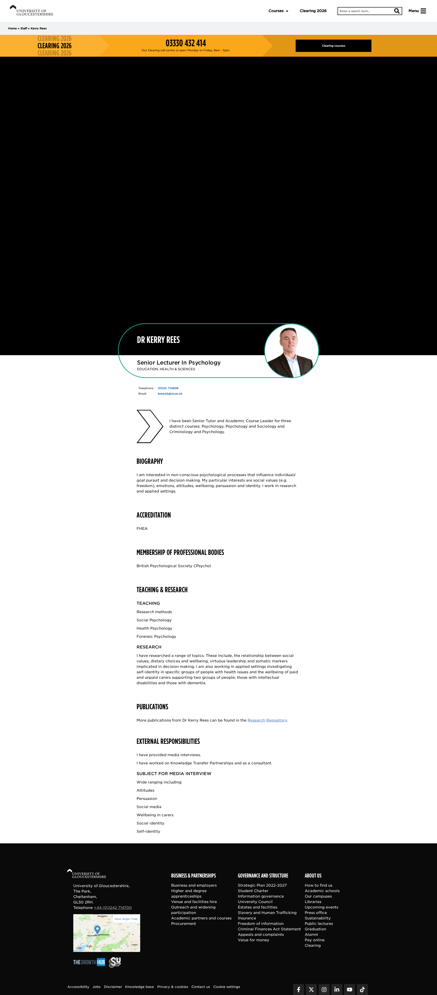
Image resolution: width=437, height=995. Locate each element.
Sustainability (318, 918)
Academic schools (322, 890)
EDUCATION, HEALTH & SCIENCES (166, 369)
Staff (23, 28)
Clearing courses (333, 45)
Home (12, 28)
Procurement (183, 923)
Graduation (315, 929)
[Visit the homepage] (31, 11)
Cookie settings (226, 986)
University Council (255, 901)
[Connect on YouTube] (349, 989)
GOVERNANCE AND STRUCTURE (263, 876)
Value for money (253, 940)
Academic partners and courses (201, 918)
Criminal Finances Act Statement (269, 929)
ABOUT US (313, 876)
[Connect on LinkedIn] (336, 989)
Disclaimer (113, 986)
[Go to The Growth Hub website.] (90, 966)
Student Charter (253, 890)
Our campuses (318, 896)
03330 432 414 (186, 43)
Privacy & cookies (172, 986)
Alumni (311, 934)
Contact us (200, 986)
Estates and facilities (257, 907)
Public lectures (319, 923)
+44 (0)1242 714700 (113, 908)
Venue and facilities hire (194, 901)
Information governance (261, 896)
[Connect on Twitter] (311, 989)
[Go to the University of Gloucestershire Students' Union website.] (115, 966)
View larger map (125, 919)
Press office (316, 912)
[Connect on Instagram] (324, 989)
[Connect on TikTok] (362, 989)
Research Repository (267, 720)
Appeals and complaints (261, 934)
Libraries (313, 901)
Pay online (315, 940)
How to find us (318, 885)
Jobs (96, 986)
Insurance (247, 918)
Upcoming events (321, 907)
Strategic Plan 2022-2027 (262, 885)
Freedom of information (261, 923)
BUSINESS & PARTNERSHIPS (193, 876)
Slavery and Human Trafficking (267, 912)
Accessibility (78, 986)
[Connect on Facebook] (298, 989)
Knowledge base (139, 986)
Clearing (313, 945)
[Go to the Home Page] (91, 874)
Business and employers (194, 885)
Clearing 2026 (313, 11)
